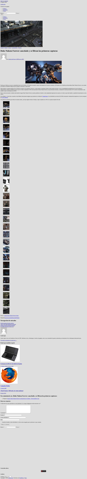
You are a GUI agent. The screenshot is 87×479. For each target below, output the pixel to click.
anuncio (6, 317)
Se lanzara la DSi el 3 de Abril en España (11, 363)
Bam (26, 477)
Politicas (4, 8)
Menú (2, 14)
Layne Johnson (5, 97)
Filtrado (17, 317)
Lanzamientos (14, 47)
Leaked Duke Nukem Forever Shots (11, 315)
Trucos (4, 11)
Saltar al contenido (4, 1)
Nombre (3, 415)
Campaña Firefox (5, 386)
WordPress (21, 477)
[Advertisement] (10, 447)
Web (1, 419)
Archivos (2, 476)
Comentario (3, 412)
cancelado (10, 317)
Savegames (5, 9)
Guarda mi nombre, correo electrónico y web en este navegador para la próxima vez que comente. (21, 422)
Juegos (9, 47)
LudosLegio (3, 4)
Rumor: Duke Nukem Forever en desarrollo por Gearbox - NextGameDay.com (23, 398)
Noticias (19, 47)
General (2, 47)
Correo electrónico (5, 417)
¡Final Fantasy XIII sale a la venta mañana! (12, 390)
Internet (6, 47)
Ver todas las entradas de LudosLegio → (9, 340)
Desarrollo (14, 317)
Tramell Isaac (45, 96)
